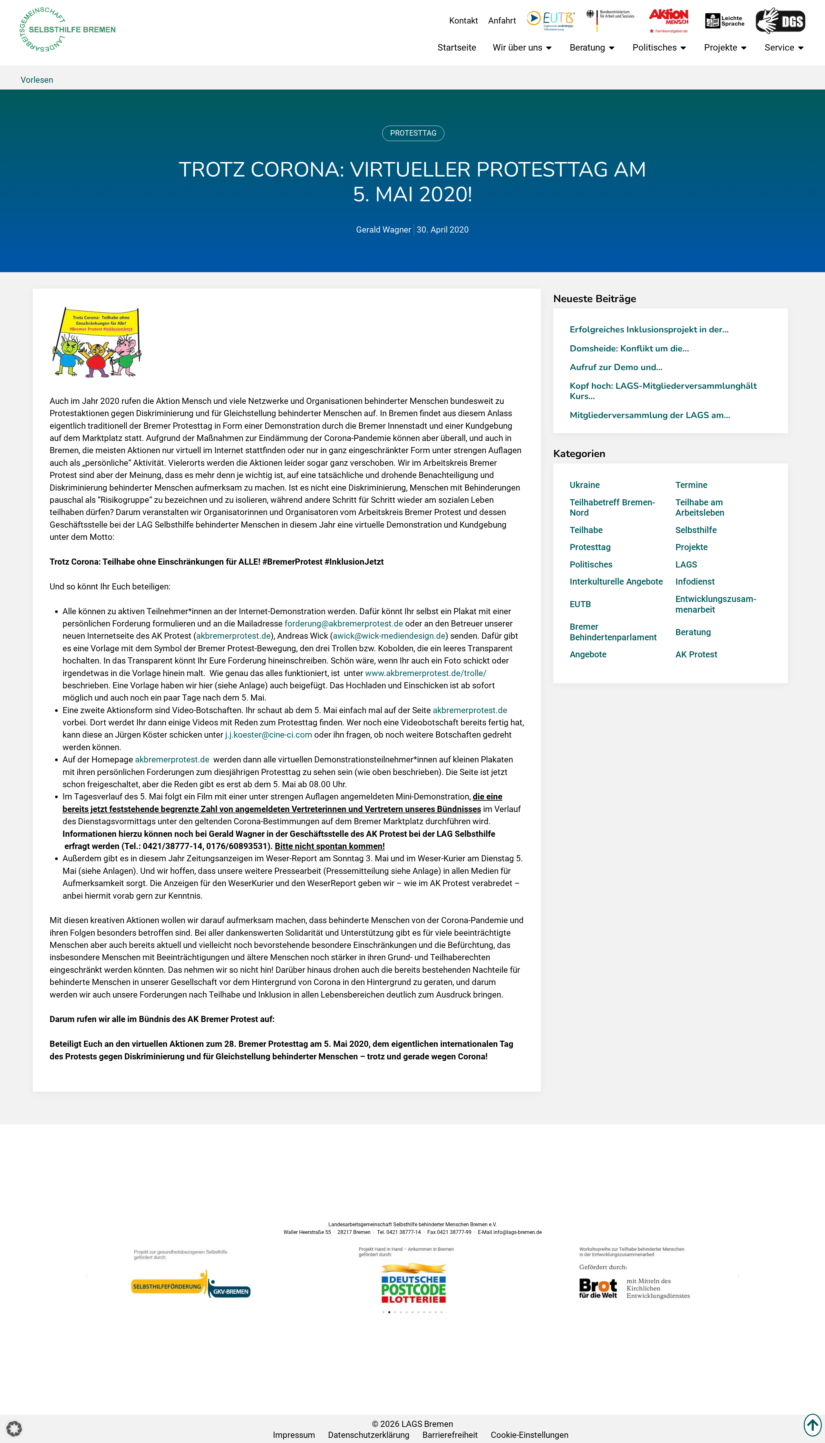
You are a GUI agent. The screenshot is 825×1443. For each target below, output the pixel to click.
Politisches (655, 47)
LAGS (686, 564)
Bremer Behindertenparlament (613, 632)
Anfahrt (502, 20)
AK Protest (696, 654)
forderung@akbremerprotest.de (344, 623)
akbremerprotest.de (233, 636)
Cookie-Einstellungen (529, 1435)
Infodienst (695, 582)
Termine (691, 485)
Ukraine (585, 485)
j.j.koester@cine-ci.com (268, 735)
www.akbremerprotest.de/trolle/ (426, 673)
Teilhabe (586, 530)
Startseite (457, 47)
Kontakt (463, 20)
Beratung (587, 47)
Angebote (588, 654)
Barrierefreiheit (450, 1435)
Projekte (720, 47)
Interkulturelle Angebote (616, 582)
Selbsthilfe (696, 530)
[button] (86, 1276)
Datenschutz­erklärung (369, 1435)
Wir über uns (517, 47)
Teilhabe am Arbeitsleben (699, 507)
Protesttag (413, 133)
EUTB (580, 604)
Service (779, 47)
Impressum (294, 1435)
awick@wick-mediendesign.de (389, 636)
